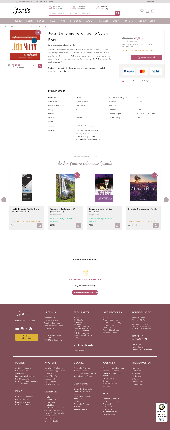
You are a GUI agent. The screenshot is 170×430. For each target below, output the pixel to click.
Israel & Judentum (23, 379)
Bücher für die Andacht (54, 413)
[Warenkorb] (152, 10)
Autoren (135, 368)
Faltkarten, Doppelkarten (54, 371)
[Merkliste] (142, 10)
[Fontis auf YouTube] (17, 329)
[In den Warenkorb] (40, 66)
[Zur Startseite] (23, 315)
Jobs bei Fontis (80, 350)
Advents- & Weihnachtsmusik (110, 411)
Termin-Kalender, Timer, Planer (113, 375)
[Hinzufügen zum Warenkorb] (39, 225)
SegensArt (48, 374)
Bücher (18, 21)
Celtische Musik (109, 414)
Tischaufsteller (109, 378)
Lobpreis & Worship (111, 399)
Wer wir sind (49, 318)
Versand (21, 67)
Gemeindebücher (51, 421)
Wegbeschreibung (52, 323)
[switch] (161, 419)
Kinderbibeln (49, 402)
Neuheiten (129, 21)
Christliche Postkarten (53, 368)
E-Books (41, 21)
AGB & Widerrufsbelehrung (111, 319)
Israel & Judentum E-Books (85, 374)
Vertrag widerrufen (26, 337)
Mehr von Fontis (147, 21)
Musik (62, 21)
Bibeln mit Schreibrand (54, 408)
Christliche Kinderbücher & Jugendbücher (26, 383)
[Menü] (166, 404)
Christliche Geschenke (83, 389)
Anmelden (150, 1)
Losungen (107, 386)
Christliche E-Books (82, 368)
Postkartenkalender (111, 371)
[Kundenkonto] (147, 10)
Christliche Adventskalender (110, 382)
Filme (52, 21)
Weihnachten (137, 381)
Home (7, 27)
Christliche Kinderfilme (24, 405)
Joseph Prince (94, 214)
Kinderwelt (136, 376)
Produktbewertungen (112, 333)
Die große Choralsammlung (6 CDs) (142, 209)
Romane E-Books (81, 371)
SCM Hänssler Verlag (84, 126)
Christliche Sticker (51, 384)
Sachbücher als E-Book (83, 376)
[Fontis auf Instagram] (22, 329)
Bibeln (29, 21)
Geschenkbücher (81, 409)
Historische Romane (23, 371)
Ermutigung (137, 384)
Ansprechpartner (51, 320)
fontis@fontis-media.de (141, 329)
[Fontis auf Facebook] (26, 329)
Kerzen (76, 401)
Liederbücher (50, 419)
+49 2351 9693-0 (36, 1)
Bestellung (136, 344)
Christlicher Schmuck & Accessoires (83, 398)
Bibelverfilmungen (22, 402)
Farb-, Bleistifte (50, 376)
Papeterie (90, 21)
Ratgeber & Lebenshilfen (25, 376)
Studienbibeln (50, 400)
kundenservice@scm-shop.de (88, 140)
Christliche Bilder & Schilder (82, 405)
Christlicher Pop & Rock (112, 401)
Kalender (103, 21)
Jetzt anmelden (127, 46)
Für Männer (137, 374)
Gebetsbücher (50, 416)
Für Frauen (136, 371)
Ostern (135, 379)
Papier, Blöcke (50, 381)
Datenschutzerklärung (112, 322)
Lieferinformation (139, 347)
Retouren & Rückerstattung (143, 350)
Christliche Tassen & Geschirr (82, 393)
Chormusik (107, 404)
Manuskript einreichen (53, 326)
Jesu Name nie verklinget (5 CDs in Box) (31, 27)
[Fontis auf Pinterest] (30, 329)
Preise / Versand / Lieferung (110, 326)
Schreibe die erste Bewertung (85, 292)
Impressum (49, 328)
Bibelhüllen (49, 405)
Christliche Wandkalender (113, 368)
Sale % (116, 21)
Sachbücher (20, 374)
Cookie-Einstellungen (111, 330)
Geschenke (75, 21)
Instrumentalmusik (110, 407)
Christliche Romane (23, 368)
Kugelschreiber (50, 379)
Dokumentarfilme (22, 399)
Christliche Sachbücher (54, 410)
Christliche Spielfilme (24, 397)
